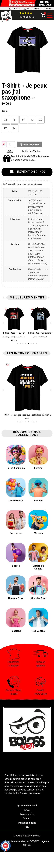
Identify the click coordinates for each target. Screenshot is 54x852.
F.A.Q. (27, 809)
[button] (3, 323)
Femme (38, 468)
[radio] (6, 119)
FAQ (50, 2)
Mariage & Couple (38, 567)
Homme (38, 500)
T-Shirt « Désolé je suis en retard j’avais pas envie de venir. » (14, 336)
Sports (16, 565)
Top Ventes (38, 631)
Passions (15, 631)
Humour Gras (15, 598)
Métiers (38, 533)
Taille (5, 111)
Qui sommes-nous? (27, 805)
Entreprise (16, 533)
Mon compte (27, 814)
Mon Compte (33, 8)
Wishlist (48, 8)
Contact (17, 8)
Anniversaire (16, 500)
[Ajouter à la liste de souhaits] (4, 144)
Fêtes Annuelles (16, 468)
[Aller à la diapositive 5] (28, 343)
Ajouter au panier (30, 144)
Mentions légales (27, 822)
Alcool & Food (38, 598)
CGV (27, 827)
